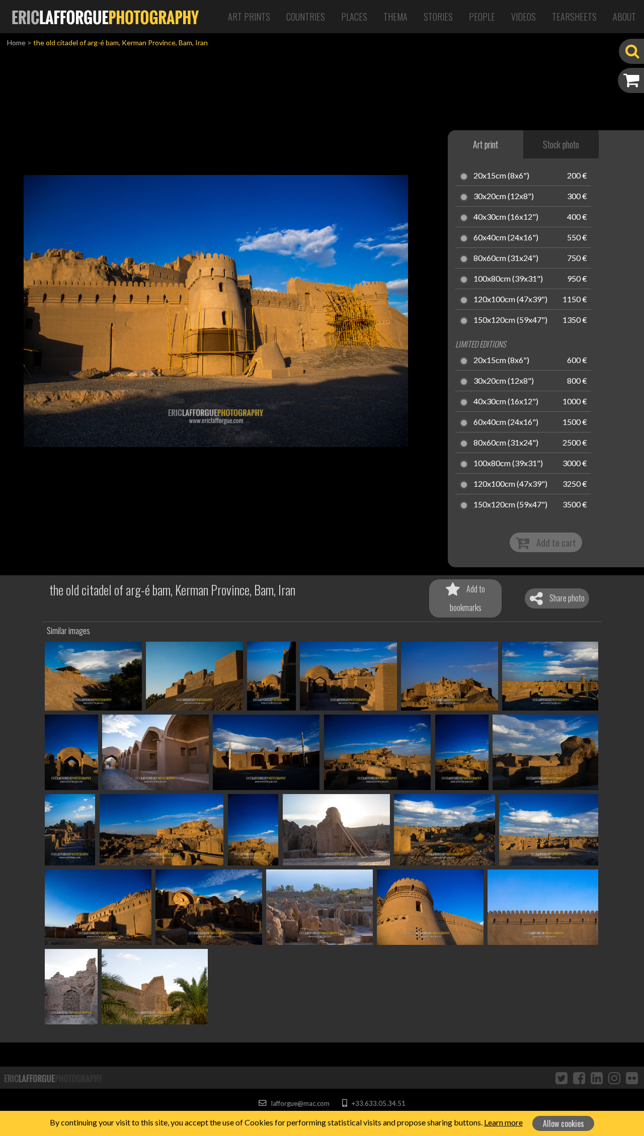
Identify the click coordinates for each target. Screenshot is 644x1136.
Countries (305, 16)
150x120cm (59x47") (510, 320)
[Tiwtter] (561, 1077)
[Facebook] (579, 1077)
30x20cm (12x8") (503, 197)
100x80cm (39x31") (508, 279)
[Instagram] (614, 1077)
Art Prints (249, 16)
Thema (395, 16)
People (482, 16)
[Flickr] (632, 1077)
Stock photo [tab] (561, 144)
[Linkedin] (597, 1077)
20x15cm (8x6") (501, 176)
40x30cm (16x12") (505, 217)
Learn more (503, 1122)
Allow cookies (563, 1123)
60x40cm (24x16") (505, 238)
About (624, 16)
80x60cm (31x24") (505, 258)
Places (354, 16)
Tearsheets (574, 16)
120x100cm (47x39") (510, 300)
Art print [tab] (485, 144)
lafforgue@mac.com (299, 1103)
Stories (438, 16)
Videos (523, 16)
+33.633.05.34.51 (377, 1103)
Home (16, 42)
